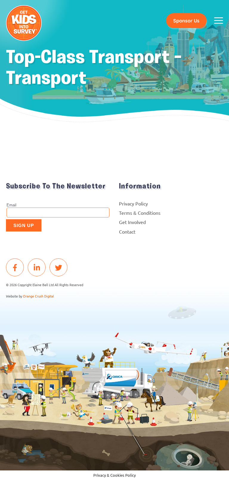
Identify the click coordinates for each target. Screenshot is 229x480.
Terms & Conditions (139, 213)
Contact (127, 231)
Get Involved (132, 222)
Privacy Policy (133, 203)
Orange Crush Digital (38, 296)
